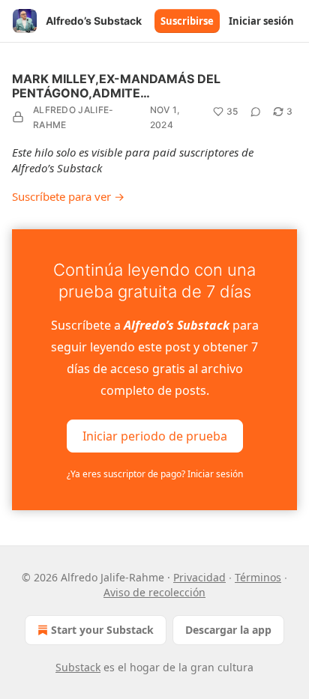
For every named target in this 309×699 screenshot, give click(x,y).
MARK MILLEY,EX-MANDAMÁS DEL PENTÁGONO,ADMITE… (116, 85)
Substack (78, 667)
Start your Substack (102, 630)
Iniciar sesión (261, 21)
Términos (258, 577)
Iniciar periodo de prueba (154, 435)
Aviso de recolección (155, 592)
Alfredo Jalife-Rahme (73, 117)
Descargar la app (228, 630)
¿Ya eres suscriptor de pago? (155, 473)
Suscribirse (187, 21)
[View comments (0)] (256, 112)
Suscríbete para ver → (68, 196)
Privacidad (199, 577)
